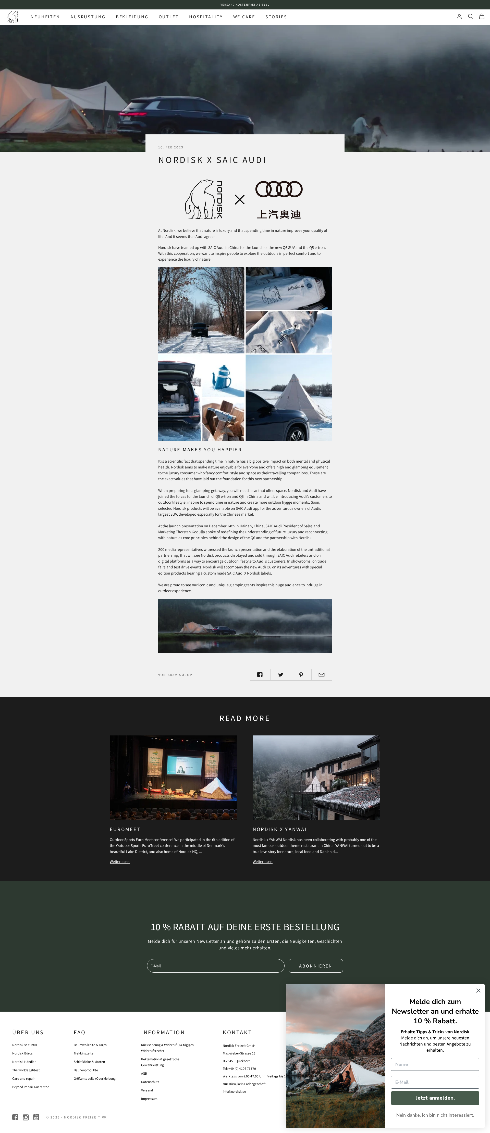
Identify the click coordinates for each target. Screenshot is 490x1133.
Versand (147, 1090)
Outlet (169, 17)
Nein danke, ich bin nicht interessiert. (435, 1115)
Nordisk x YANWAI (280, 829)
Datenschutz (150, 1081)
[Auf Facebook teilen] (260, 674)
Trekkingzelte (83, 1053)
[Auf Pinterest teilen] (301, 674)
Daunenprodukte (86, 1070)
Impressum (149, 1098)
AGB (144, 1073)
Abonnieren (316, 966)
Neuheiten (45, 17)
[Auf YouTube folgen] (36, 1117)
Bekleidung (132, 17)
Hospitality (206, 17)
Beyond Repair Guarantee (30, 1087)
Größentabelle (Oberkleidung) (95, 1078)
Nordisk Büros (22, 1053)
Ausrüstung (88, 17)
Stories (276, 17)
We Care (244, 17)
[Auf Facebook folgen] (15, 1117)
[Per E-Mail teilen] (322, 674)
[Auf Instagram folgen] (26, 1117)
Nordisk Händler (24, 1061)
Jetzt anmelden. (435, 1097)
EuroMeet (125, 829)
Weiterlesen (120, 861)
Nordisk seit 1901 (25, 1044)
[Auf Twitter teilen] (281, 674)
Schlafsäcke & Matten (89, 1061)
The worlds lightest (26, 1070)
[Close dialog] (478, 990)
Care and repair (23, 1078)
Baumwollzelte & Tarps (90, 1044)
